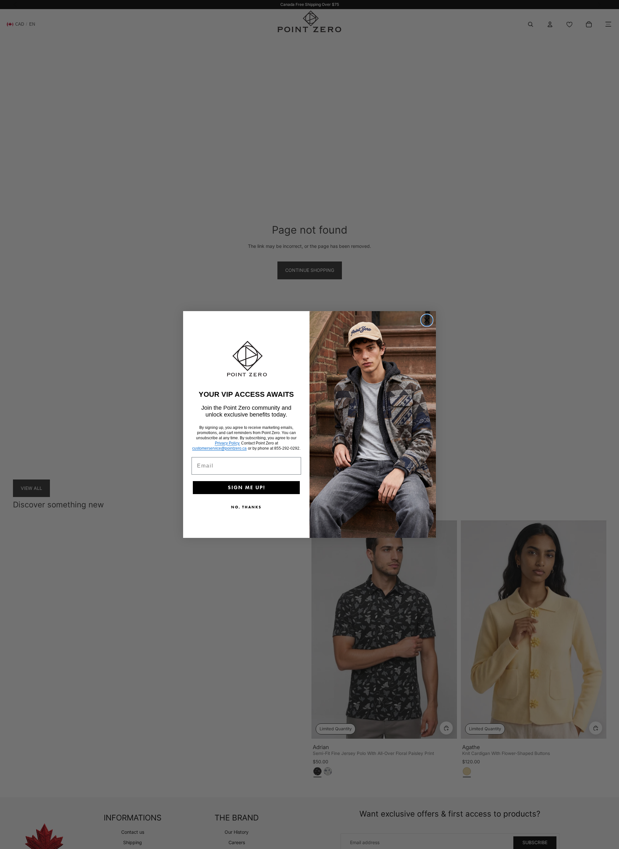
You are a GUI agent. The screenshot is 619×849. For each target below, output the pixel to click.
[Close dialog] (427, 320)
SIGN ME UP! (246, 487)
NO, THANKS (246, 506)
